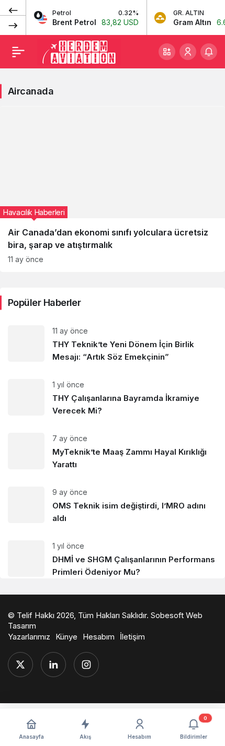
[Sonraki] (13, 25)
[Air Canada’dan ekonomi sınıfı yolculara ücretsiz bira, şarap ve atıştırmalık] (112, 189)
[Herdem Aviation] (79, 50)
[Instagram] (86, 664)
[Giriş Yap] (187, 51)
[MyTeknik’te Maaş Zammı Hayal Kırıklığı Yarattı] (112, 452)
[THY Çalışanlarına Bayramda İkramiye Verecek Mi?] (112, 398)
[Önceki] (13, 10)
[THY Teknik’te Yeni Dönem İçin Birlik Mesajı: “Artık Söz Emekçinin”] (112, 344)
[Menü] (18, 51)
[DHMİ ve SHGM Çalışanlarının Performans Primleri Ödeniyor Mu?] (112, 555)
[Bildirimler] (208, 51)
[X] (20, 664)
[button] (167, 51)
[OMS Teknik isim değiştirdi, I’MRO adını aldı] (112, 505)
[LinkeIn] (53, 664)
